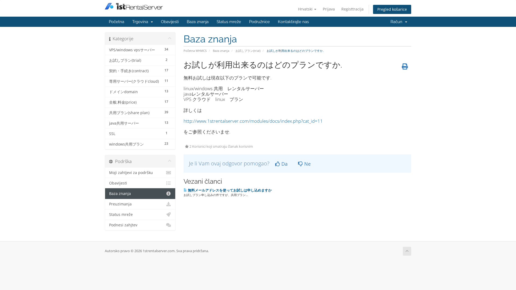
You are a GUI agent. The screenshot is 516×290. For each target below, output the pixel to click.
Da (284, 164)
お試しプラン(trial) (247, 51)
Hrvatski (306, 9)
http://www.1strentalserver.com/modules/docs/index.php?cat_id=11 (253, 121)
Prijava (329, 9)
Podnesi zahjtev (123, 225)
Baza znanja (198, 21)
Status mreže (229, 21)
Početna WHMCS (195, 51)
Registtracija (352, 9)
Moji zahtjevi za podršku (131, 172)
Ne (307, 164)
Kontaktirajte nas (293, 21)
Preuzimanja (120, 204)
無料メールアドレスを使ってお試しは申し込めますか (229, 190)
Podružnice (259, 21)
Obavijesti (170, 21)
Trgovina (141, 21)
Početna (116, 21)
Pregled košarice (392, 9)
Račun (397, 21)
